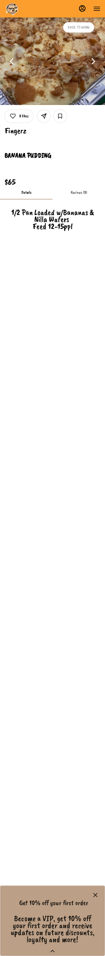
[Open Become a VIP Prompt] (52, 951)
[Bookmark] (60, 116)
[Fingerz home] (31, 8)
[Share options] (43, 116)
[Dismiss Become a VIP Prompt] (95, 895)
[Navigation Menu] (96, 9)
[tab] (26, 192)
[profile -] (82, 8)
